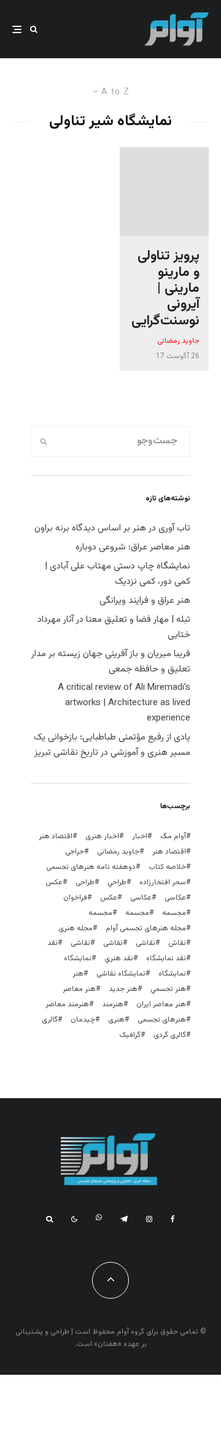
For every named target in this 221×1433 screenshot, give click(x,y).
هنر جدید (123, 989)
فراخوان (75, 897)
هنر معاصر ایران (161, 1004)
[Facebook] (172, 1219)
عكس (54, 882)
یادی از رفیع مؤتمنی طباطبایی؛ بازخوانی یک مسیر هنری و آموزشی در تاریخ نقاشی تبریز (112, 745)
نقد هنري (118, 958)
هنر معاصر (79, 989)
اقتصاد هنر (55, 836)
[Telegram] (124, 1219)
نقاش (177, 943)
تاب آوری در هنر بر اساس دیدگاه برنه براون (112, 528)
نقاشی (145, 943)
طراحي (116, 882)
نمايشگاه (77, 958)
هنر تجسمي (168, 989)
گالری (50, 1019)
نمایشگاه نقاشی (120, 973)
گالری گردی (169, 1035)
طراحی (85, 882)
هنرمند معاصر (67, 1004)
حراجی (74, 851)
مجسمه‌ (100, 913)
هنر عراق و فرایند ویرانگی (144, 601)
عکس (108, 897)
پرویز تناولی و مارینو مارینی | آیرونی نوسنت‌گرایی (165, 288)
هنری (116, 1019)
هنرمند (112, 1004)
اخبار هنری (102, 836)
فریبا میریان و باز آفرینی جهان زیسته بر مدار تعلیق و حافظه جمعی (110, 661)
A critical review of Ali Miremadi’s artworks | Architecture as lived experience (124, 703)
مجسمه (174, 913)
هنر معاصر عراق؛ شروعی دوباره (133, 547)
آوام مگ (173, 836)
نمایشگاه (172, 973)
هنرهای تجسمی (162, 1019)
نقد (52, 943)
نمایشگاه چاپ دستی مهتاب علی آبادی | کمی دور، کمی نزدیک (117, 574)
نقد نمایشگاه (166, 958)
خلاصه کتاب (167, 867)
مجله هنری (75, 928)
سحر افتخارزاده (162, 882)
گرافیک (130, 1035)
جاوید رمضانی (178, 340)
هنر (77, 973)
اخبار (139, 836)
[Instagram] (149, 1219)
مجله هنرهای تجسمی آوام (146, 928)
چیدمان (83, 1019)
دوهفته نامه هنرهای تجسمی (91, 867)
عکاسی (175, 897)
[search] (43, 441)
